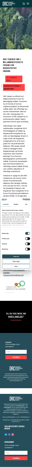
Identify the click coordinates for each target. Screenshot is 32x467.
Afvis (16, 266)
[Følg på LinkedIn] (5, 434)
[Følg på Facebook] (9, 434)
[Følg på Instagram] (12, 434)
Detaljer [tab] (16, 204)
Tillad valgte (16, 261)
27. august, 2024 (12, 79)
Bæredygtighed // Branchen (12, 87)
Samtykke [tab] (6, 204)
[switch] (27, 238)
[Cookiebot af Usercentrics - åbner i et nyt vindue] (23, 199)
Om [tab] (26, 204)
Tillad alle (16, 256)
